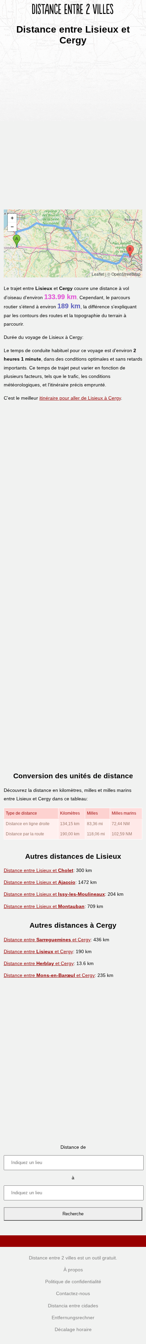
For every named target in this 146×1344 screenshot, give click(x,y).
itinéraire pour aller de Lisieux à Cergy (80, 398)
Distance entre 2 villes (52, 1257)
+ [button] (12, 218)
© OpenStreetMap (124, 274)
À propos (73, 1269)
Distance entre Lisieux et (38, 870)
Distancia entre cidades (73, 1305)
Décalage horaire (73, 1329)
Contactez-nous (73, 1293)
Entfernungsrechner (73, 1317)
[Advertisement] (73, 125)
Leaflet (98, 274)
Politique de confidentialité (73, 1281)
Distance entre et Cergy (47, 939)
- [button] (12, 226)
